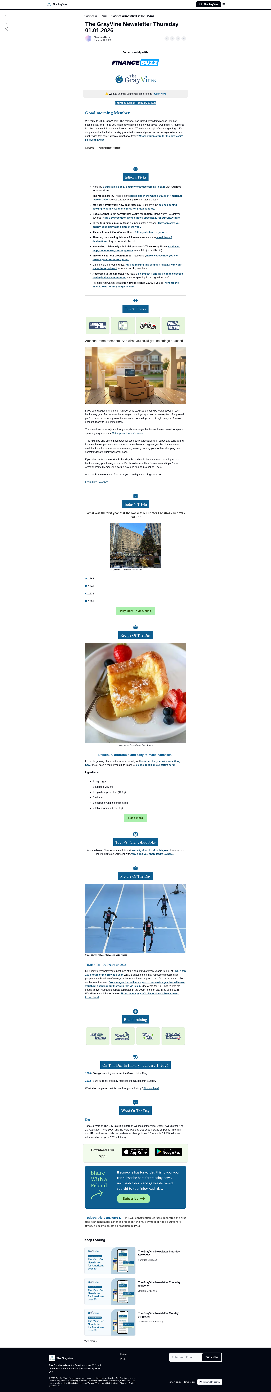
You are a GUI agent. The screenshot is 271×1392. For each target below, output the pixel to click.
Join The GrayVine (208, 4)
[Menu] (224, 4)
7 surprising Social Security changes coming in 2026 (134, 186)
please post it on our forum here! (155, 765)
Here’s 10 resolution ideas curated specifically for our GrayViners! (142, 217)
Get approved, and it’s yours (127, 433)
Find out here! (151, 1088)
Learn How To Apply (96, 482)
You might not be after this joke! (150, 850)
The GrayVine (90, 16)
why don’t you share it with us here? (152, 854)
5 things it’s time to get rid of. (152, 232)
